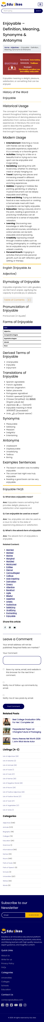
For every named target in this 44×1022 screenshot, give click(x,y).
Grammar (6, 845)
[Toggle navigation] (40, 4)
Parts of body (8, 863)
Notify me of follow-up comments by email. (20, 686)
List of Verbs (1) (8, 810)
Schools (6, 872)
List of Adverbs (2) (9, 761)
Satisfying (10, 607)
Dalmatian (11, 581)
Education (6, 841)
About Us (5, 955)
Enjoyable (10, 616)
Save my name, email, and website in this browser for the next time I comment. (23, 672)
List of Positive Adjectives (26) (14, 792)
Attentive (10, 587)
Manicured (11, 564)
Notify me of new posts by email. (18, 698)
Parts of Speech (9, 867)
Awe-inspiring (12, 578)
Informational (8, 850)
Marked (9, 552)
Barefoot (10, 590)
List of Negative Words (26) (13, 783)
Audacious (11, 604)
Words (5, 885)
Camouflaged (13, 573)
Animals (6, 827)
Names (5, 854)
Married (10, 550)
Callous (9, 575)
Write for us (6, 959)
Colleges (6, 836)
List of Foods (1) (8, 770)
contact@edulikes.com (12, 999)
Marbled (10, 561)
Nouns (5, 858)
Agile (8, 593)
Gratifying (10, 610)
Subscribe (34, 915)
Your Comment (10, 653)
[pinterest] (20, 1005)
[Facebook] (2, 1005)
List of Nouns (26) (9, 787)
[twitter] (11, 1005)
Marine (9, 555)
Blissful (9, 596)
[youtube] (16, 1005)
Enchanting (11, 613)
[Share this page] (14, 627)
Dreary (9, 584)
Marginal (10, 558)
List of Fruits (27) (9, 774)
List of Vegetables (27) (11, 805)
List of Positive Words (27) (12, 796)
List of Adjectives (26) (11, 756)
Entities (9, 567)
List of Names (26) (9, 779)
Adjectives (15, 47)
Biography (6, 832)
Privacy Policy (7, 963)
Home (6, 47)
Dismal (9, 570)
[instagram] (25, 1005)
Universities (7, 876)
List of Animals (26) (10, 765)
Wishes (5, 881)
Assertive (10, 598)
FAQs (3, 967)
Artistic (9, 601)
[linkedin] (7, 1005)
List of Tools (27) (9, 801)
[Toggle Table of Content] (28, 300)
